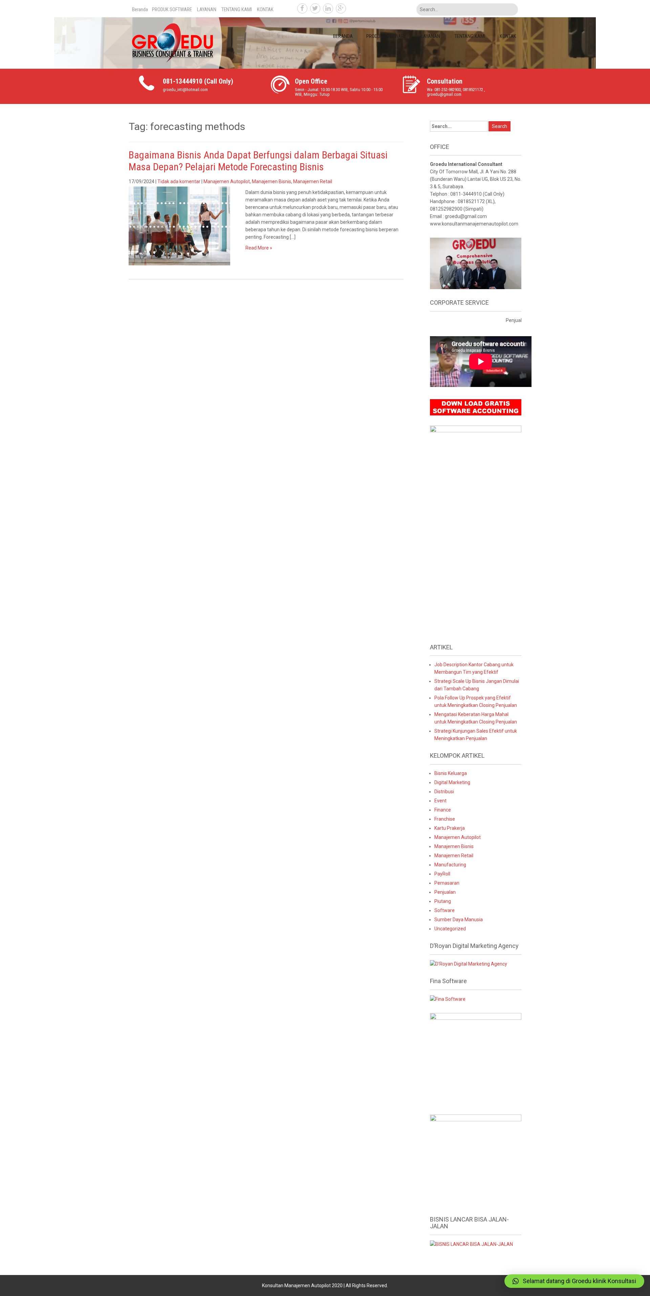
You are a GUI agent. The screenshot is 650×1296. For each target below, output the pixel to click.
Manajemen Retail (312, 181)
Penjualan (445, 892)
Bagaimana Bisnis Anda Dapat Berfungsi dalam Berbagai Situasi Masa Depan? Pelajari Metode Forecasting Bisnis (258, 161)
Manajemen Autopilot (226, 181)
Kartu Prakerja (449, 828)
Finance (442, 810)
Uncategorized (450, 928)
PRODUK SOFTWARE (172, 9)
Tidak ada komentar (178, 181)
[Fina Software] (447, 998)
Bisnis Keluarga (450, 773)
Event (440, 800)
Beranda (140, 9)
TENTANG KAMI (236, 9)
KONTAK (265, 9)
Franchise (444, 819)
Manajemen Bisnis (271, 181)
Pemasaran (446, 883)
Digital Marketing (452, 782)
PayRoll (442, 874)
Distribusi (444, 791)
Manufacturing (450, 864)
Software (444, 910)
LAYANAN (206, 9)
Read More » (258, 248)
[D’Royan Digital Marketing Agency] (468, 963)
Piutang (442, 901)
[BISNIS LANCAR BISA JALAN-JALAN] (471, 1244)
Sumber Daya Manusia (458, 919)
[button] (574, 1281)
